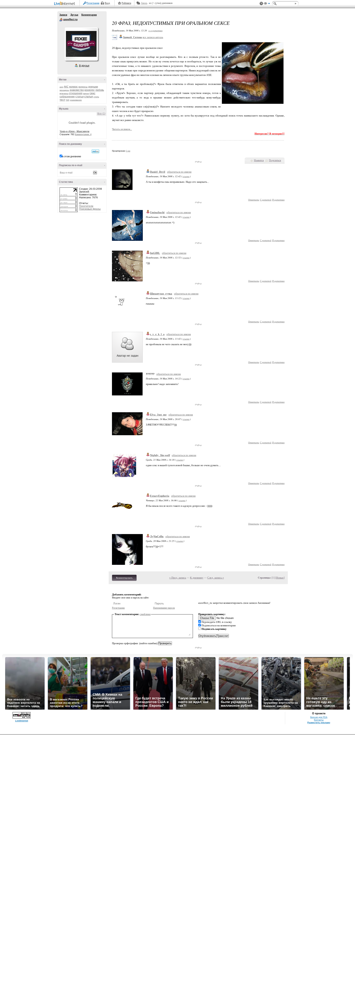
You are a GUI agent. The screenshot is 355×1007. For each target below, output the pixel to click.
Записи (63, 14)
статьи (79, 96)
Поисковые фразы (90, 209)
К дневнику (196, 577)
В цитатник (278, 199)
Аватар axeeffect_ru (81, 44)
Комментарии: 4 (83, 134)
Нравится (259, 160)
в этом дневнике (71, 156)
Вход (107, 3)
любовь (99, 90)
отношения (75, 93)
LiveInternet (65, 4)
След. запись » (215, 577)
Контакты (319, 720)
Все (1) (101, 113)
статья (88, 96)
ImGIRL (155, 253)
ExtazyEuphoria (159, 495)
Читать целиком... (122, 129)
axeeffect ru (61, 19)
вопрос (73, 86)
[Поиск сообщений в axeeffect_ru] (95, 151)
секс (92, 93)
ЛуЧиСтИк (157, 536)
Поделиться (275, 160)
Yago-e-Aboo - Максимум (74, 131)
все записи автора (153, 37)
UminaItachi (157, 212)
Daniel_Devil (157, 171)
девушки (93, 86)
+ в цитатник (155, 30)
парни (86, 93)
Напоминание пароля (164, 607)
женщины (64, 90)
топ (67, 100)
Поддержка (261, 3)
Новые (280, 577)
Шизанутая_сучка (161, 293)
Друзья (74, 14)
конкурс (89, 89)
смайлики (145, 614)
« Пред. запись (177, 577)
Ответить (253, 199)
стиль (96, 97)
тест (62, 99)
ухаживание (76, 100)
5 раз (128, 151)
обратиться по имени (179, 171)
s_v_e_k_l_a (157, 334)
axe (61, 87)
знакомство (77, 89)
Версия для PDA (318, 717)
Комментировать (124, 578)
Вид (267, 4)
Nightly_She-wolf (160, 455)
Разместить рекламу (318, 722)
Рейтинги (126, 3)
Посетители (86, 206)
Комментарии (89, 14)
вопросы (83, 87)
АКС (66, 86)
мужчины (64, 93)
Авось (144, 3)
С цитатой (265, 199)
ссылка (186, 176)
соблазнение (67, 96)
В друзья (84, 65)
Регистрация (93, 3)
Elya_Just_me (158, 414)
